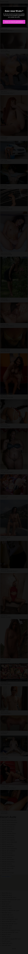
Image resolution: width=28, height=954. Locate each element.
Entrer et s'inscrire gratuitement (14, 22)
